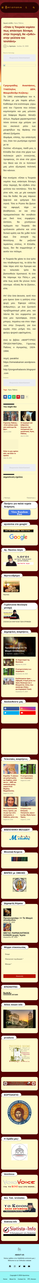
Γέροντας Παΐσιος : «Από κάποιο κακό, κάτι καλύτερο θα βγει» (10, 426)
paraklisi (14, 358)
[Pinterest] (18, 397)
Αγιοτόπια (25, 1275)
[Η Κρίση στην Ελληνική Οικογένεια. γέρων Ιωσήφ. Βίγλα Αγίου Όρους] (28, 802)
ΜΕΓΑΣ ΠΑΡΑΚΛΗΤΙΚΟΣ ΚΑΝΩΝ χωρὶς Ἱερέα (16, 934)
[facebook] (11, 708)
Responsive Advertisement (19, 58)
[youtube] (28, 713)
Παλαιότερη (31, 498)
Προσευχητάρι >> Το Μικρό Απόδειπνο (16, 649)
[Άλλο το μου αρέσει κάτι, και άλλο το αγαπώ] (10, 444)
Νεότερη (7, 498)
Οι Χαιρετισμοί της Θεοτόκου (23, 661)
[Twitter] (9, 397)
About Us (12, 1279)
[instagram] (28, 708)
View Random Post (19, 512)
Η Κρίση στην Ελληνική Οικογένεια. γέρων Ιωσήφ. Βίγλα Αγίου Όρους (28, 813)
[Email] (22, 397)
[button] (2, 7)
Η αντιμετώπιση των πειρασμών (23, 670)
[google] (11, 717)
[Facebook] (5, 397)
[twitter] (11, 713)
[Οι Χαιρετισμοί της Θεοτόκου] (8, 662)
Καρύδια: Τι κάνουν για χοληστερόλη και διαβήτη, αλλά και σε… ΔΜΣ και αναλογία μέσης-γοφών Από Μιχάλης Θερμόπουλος (10, 783)
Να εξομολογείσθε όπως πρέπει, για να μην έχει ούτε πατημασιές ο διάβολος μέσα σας (10, 813)
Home (5, 1279)
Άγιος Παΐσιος (19, 23)
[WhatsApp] (14, 397)
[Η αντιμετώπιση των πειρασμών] (8, 671)
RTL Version (32, 1279)
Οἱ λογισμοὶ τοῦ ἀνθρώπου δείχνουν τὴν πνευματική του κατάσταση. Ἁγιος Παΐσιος (27, 428)
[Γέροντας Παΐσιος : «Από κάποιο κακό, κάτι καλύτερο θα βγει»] (10, 416)
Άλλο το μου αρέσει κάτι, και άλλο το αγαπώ (10, 453)
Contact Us (21, 1279)
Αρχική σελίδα (8, 23)
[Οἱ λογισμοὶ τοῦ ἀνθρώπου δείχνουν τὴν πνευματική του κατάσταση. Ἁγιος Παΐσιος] (28, 416)
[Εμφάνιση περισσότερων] (27, 397)
